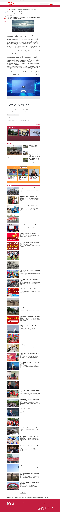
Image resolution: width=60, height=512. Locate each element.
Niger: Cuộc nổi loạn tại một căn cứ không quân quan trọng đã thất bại (30, 298)
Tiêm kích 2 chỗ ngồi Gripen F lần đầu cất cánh (23, 137)
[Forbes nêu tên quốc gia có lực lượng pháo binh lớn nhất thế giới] (25, 153)
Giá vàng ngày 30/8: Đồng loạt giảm (34, 177)
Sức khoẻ (41, 6)
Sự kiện (9, 9)
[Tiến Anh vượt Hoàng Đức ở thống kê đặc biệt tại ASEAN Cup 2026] (12, 172)
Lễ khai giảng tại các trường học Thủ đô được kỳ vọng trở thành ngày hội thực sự (29, 335)
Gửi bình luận (38, 124)
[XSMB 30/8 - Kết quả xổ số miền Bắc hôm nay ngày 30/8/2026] (13, 246)
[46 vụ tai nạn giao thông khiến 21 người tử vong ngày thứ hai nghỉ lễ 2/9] (13, 283)
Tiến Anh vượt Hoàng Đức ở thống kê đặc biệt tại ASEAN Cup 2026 (12, 177)
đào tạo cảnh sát (14, 111)
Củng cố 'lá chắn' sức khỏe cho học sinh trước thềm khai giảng (30, 436)
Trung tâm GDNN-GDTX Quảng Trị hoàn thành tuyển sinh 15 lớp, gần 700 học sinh (29, 400)
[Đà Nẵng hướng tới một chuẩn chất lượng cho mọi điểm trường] (13, 228)
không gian (26, 111)
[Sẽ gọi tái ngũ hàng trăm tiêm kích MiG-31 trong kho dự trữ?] (25, 147)
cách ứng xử (21, 111)
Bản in (5, 16)
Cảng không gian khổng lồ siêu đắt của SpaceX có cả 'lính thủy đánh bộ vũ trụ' (30, 474)
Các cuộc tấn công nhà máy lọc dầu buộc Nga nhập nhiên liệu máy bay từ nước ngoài (35, 138)
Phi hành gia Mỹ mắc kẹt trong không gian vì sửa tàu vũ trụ (18, 105)
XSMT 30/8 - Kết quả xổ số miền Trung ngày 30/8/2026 (28, 288)
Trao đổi (27, 6)
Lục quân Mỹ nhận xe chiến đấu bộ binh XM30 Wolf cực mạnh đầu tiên (29, 308)
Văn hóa (48, 6)
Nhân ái (35, 6)
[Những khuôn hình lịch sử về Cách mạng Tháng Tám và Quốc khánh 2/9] (13, 265)
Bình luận (5, 19)
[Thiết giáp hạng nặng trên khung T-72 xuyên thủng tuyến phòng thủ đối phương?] (14, 150)
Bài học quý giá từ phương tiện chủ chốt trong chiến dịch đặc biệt (34, 159)
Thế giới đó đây (21, 11)
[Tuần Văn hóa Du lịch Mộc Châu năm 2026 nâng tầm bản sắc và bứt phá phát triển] (13, 191)
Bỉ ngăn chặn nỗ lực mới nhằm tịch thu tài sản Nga (28, 408)
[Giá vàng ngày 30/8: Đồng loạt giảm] (34, 172)
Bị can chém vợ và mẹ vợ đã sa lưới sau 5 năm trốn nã (28, 196)
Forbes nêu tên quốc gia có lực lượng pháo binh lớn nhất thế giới (34, 152)
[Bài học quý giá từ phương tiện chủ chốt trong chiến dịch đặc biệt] (25, 160)
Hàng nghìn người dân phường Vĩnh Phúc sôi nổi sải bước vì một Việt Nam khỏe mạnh (29, 215)
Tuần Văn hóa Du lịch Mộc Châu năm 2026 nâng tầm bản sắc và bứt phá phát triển (30, 188)
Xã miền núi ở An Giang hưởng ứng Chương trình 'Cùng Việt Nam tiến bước (29, 354)
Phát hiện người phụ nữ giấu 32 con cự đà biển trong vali (29, 427)
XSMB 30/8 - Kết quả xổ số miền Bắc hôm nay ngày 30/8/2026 (29, 242)
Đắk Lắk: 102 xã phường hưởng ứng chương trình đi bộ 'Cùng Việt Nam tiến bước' (29, 483)
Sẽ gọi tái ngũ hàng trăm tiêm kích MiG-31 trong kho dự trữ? (34, 146)
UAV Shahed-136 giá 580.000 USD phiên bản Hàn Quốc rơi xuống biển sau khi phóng (29, 465)
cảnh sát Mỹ (14, 109)
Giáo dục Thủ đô (51, 4)
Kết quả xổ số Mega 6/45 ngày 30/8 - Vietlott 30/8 (28, 233)
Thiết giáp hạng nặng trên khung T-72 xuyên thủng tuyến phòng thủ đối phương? (14, 157)
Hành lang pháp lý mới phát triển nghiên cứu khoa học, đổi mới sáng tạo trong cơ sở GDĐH (30, 345)
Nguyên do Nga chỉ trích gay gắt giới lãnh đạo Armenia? (23, 177)
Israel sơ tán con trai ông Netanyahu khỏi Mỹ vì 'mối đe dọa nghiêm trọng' (29, 363)
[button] (36, 127)
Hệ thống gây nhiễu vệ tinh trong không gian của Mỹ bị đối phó (19, 104)
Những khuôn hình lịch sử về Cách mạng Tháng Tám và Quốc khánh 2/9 (29, 261)
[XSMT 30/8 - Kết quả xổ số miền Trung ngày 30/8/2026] (13, 292)
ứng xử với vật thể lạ (21, 109)
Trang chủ (7, 6)
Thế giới (38, 6)
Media (45, 6)
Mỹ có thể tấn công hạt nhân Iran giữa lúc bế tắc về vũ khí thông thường (29, 446)
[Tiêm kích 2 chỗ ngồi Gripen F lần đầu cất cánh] (24, 132)
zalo (5, 12)
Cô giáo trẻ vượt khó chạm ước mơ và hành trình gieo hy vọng (30, 371)
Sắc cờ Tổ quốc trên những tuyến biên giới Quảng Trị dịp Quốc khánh (30, 391)
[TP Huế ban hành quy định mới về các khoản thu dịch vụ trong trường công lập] (13, 274)
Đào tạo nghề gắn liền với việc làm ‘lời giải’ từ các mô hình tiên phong (30, 206)
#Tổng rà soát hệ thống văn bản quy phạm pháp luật (24, 9)
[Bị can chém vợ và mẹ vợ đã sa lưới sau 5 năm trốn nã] (13, 200)
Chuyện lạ (26, 11)
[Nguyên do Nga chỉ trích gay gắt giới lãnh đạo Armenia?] (23, 172)
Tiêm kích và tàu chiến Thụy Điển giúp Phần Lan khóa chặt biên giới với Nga (30, 326)
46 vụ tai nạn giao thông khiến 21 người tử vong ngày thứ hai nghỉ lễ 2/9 (29, 280)
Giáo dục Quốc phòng (15, 11)
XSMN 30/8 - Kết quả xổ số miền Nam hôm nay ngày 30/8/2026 (30, 316)
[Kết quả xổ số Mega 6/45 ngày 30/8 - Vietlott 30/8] (13, 237)
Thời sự (14, 6)
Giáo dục (10, 6)
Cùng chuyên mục (11, 127)
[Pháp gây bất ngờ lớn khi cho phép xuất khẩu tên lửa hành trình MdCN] (13, 132)
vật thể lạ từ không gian (29, 109)
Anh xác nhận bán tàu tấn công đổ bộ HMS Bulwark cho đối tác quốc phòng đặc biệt (30, 511)
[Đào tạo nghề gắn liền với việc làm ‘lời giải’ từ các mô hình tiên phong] (13, 209)
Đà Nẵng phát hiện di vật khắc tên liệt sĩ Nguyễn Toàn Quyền (29, 491)
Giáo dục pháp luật (19, 6)
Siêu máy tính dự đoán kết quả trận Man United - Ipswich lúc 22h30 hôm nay (29, 252)
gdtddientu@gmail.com (28, 0)
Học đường (31, 6)
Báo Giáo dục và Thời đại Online (11, 3)
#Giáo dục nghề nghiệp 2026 (14, 9)
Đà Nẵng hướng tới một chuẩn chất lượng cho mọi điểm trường (29, 225)
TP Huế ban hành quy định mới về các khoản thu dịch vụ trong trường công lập (30, 271)
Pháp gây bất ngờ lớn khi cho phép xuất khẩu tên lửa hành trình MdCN (12, 138)
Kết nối (24, 6)
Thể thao (52, 6)
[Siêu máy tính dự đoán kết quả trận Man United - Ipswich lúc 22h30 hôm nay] (13, 255)
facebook (5, 14)
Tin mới (5, 21)
